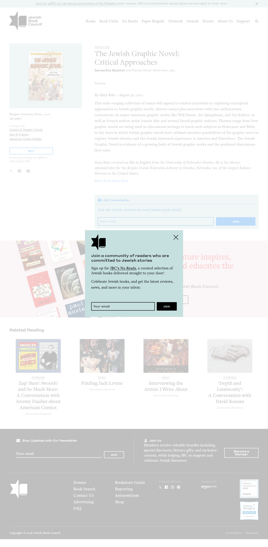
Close (176, 237)
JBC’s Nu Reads (123, 268)
